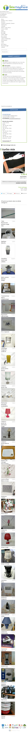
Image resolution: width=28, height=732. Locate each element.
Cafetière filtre (4, 581)
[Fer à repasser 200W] (8, 607)
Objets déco (4, 24)
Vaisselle (3, 26)
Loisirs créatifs (4, 29)
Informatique (4, 40)
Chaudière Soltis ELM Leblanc (4, 260)
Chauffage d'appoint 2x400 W (4, 350)
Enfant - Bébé (4, 34)
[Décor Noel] (8, 506)
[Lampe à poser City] (8, 378)
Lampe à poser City (4, 386)
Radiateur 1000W (4, 497)
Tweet (3, 193)
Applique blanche (3, 242)
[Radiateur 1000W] (8, 488)
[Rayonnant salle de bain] (8, 307)
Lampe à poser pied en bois (5, 443)
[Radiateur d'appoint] (8, 589)
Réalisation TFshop (16, 730)
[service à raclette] (8, 675)
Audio (2, 41)
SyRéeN (3, 47)
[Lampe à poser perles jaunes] (8, 359)
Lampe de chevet (4, 530)
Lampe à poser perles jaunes (4, 368)
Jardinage (3, 31)
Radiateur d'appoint (4, 598)
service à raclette (3, 683)
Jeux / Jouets (4, 36)
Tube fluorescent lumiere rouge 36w (5, 223)
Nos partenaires (3, 17)
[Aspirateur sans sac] (8, 641)
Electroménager (5, 45)
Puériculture (4, 37)
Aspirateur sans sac (4, 649)
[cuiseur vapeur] (8, 708)
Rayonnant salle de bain (4, 315)
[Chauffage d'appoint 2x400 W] (8, 340)
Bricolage (3, 33)
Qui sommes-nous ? (4, 11)
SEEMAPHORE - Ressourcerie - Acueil (14, 7)
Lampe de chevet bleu (4, 632)
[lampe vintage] (8, 556)
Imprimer (25, 193)
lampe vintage (5, 564)
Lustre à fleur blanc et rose (5, 480)
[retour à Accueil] (1, 145)
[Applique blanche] (8, 233)
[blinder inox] (8, 658)
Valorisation (2, 15)
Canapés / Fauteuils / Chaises (7, 23)
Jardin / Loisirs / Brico (6, 27)
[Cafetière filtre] (8, 572)
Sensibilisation (3, 14)
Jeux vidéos (3, 44)
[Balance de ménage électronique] (8, 453)
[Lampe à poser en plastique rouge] (8, 414)
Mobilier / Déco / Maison (6, 20)
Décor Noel (4, 513)
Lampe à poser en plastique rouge (4, 424)
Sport (2, 30)
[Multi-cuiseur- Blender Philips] (8, 269)
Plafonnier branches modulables (4, 404)
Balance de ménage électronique (4, 462)
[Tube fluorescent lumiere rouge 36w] (8, 213)
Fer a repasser (5, 332)
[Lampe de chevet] (8, 522)
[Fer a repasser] (8, 324)
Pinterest (17, 193)
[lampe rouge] (8, 539)
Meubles (3, 22)
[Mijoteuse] (8, 692)
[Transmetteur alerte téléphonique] (8, 288)
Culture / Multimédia (5, 38)
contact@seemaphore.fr (14, 118)
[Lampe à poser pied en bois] (8, 434)
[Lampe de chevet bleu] (8, 624)
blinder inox (4, 666)
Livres (2, 43)
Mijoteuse (4, 699)
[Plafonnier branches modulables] (8, 395)
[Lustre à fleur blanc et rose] (8, 471)
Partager (10, 193)
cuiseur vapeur (3, 717)
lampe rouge (4, 547)
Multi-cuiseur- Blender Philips (5, 278)
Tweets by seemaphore (6, 106)
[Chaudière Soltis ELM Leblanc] (8, 251)
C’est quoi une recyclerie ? (6, 13)
